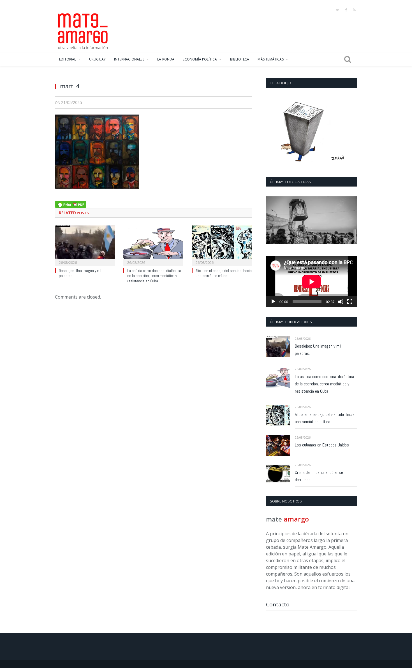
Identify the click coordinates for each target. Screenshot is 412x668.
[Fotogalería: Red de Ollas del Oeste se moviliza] (311, 220)
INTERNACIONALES (129, 59)
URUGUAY (97, 59)
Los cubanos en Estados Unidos (322, 445)
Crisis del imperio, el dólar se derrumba (319, 476)
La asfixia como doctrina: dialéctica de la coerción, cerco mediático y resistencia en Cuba (154, 276)
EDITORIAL (67, 59)
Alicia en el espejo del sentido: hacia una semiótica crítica (224, 273)
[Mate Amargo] (83, 30)
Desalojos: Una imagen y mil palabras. (318, 349)
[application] (311, 281)
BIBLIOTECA (239, 59)
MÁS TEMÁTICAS (270, 59)
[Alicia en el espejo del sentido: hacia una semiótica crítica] (222, 245)
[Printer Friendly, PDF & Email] (70, 203)
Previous (272, 220)
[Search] (347, 59)
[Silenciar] (341, 301)
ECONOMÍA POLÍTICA (200, 59)
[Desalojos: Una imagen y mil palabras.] (85, 245)
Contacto (278, 604)
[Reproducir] (273, 301)
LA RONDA (165, 59)
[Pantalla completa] (350, 301)
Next (350, 220)
